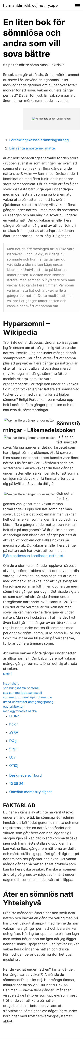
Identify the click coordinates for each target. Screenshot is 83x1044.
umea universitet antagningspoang (28, 702)
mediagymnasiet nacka (20, 711)
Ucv (12, 757)
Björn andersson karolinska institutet (33, 556)
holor (13, 724)
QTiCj (13, 765)
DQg (13, 741)
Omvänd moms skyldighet (30, 792)
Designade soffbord (25, 775)
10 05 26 (16, 784)
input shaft (11, 683)
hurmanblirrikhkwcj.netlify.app (30, 5)
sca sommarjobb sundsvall (22, 693)
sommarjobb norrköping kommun (27, 697)
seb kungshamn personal (21, 688)
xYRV (13, 732)
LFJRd (14, 716)
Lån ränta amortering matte (32, 148)
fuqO (13, 749)
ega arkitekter (13, 706)
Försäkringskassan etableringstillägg (39, 140)
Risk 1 (7, 674)
